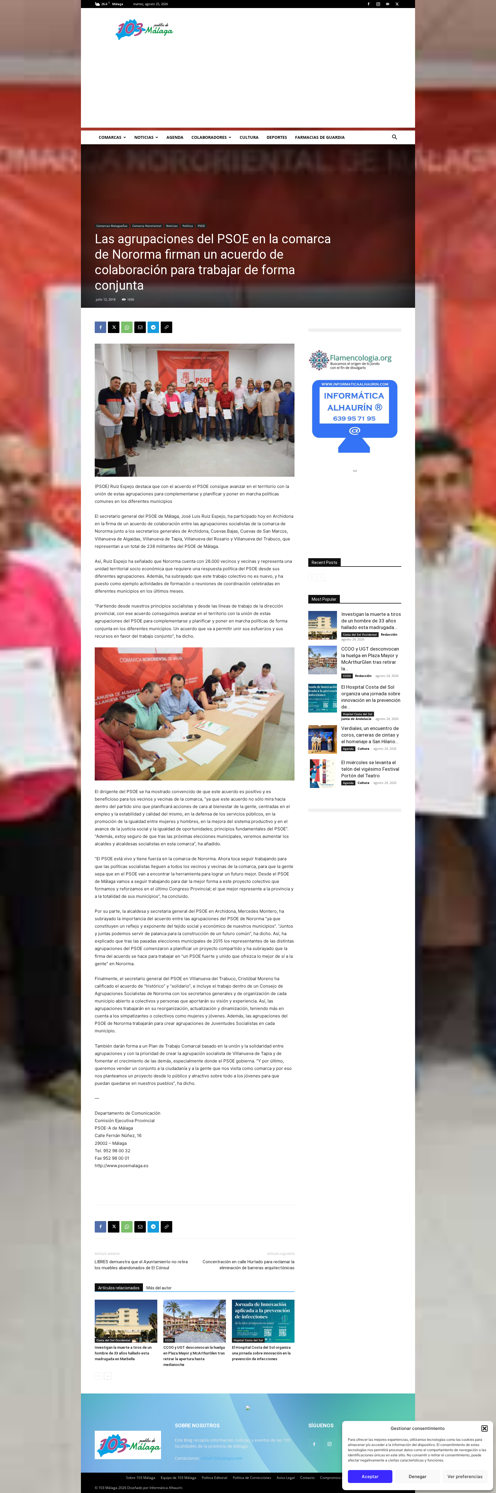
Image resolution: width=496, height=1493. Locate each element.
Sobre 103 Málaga (140, 1477)
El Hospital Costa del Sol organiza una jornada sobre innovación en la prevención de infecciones (261, 1353)
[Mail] (387, 4)
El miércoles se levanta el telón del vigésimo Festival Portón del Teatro (370, 769)
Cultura (249, 137)
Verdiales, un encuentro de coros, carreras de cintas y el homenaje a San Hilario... (370, 734)
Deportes (277, 137)
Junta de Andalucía (356, 719)
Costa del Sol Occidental (113, 1340)
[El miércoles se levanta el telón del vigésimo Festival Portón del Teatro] (322, 773)
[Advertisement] (248, 87)
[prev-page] (98, 1376)
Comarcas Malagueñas (111, 226)
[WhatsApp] (127, 327)
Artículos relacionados (119, 1288)
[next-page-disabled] (321, 577)
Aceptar (370, 1476)
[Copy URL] (166, 327)
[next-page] (107, 1376)
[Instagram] (378, 4)
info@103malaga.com (221, 1458)
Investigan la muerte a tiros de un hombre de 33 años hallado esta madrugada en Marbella (123, 1353)
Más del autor (159, 1288)
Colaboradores (209, 137)
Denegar (418, 1476)
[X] (397, 4)
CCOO (169, 1340)
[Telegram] (153, 327)
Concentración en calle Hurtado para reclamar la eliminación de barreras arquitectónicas (248, 1264)
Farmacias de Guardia (320, 137)
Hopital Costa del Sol (248, 1340)
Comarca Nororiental (146, 226)
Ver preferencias (465, 1476)
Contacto (307, 1477)
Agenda (174, 137)
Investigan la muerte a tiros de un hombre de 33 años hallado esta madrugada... (371, 620)
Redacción (389, 634)
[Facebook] (368, 4)
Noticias (144, 137)
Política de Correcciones (252, 1477)
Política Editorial (214, 1477)
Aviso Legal (286, 1477)
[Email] (140, 327)
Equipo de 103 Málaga (178, 1477)
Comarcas (110, 137)
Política (188, 226)
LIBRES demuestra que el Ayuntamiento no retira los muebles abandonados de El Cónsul (141, 1264)
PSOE (201, 226)
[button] (484, 1428)
